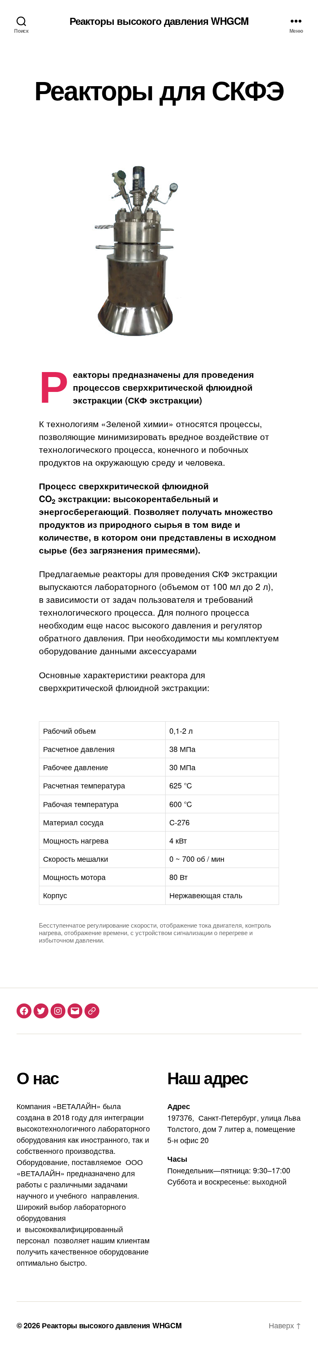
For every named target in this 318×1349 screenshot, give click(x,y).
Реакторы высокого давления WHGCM (159, 21)
